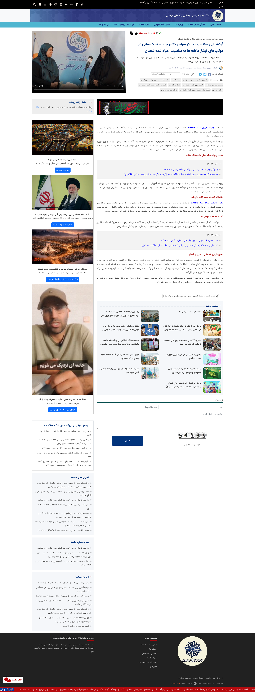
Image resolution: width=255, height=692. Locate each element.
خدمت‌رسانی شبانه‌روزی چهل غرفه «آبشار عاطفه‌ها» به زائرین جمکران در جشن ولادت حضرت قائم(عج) (171, 174)
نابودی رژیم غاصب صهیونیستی (62, 409)
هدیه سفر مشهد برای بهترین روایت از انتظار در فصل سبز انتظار (189, 240)
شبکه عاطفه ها (174, 85)
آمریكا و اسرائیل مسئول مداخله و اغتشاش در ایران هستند (62, 269)
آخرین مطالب (82, 577)
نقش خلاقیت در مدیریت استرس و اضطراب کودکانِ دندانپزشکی (63, 530)
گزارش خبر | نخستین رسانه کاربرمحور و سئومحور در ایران (199, 678)
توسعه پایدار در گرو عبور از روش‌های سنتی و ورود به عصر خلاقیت (62, 596)
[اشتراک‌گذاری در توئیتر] (204, 74)
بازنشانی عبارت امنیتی (192, 444)
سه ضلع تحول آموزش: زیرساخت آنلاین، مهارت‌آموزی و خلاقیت (63, 500)
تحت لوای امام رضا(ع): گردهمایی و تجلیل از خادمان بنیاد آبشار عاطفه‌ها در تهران (180, 245)
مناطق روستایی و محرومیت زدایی (195, 80)
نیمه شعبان (176, 80)
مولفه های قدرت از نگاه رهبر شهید (62, 159)
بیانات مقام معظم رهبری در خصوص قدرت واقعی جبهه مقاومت (62, 214)
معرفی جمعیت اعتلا (196, 24)
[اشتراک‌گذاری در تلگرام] (200, 74)
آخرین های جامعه (80, 477)
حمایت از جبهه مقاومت (62, 224)
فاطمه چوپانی (217, 90)
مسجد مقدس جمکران (214, 85)
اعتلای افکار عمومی (162, 24)
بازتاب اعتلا (144, 24)
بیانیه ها (179, 24)
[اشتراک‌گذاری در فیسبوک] (209, 74)
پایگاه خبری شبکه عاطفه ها (206, 67)
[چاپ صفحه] (136, 33)
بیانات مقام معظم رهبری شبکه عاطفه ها (195, 90)
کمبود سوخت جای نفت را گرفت (76, 626)
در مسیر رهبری (62, 170)
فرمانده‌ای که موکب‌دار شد (190, 311)
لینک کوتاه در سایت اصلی (204, 296)
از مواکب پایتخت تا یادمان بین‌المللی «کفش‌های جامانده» (191, 169)
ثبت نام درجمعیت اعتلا (124, 24)
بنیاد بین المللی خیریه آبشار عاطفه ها (152, 85)
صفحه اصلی (215, 24)
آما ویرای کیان (175, 683)
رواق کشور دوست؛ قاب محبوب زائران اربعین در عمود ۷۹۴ (65, 448)
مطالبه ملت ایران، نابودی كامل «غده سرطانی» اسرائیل (62, 399)
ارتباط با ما (103, 24)
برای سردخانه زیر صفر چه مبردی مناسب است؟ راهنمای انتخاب (186, 2)
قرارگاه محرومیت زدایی (168, 90)
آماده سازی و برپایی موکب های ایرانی (154, 80)
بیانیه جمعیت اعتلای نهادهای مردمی (63, 279)
